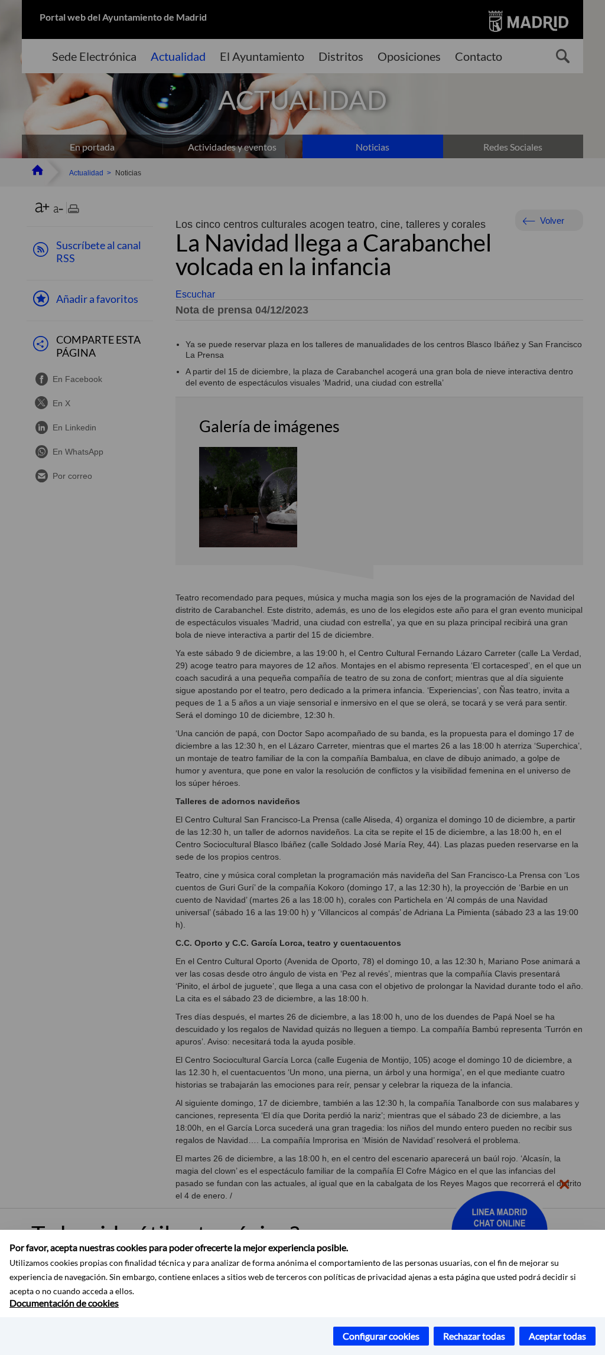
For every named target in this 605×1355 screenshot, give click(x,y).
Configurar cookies (381, 1335)
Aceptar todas (557, 1335)
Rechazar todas (474, 1335)
